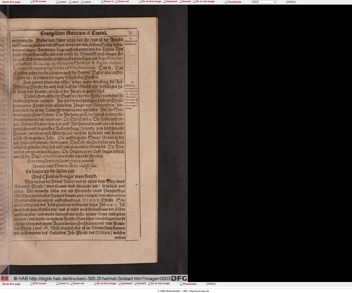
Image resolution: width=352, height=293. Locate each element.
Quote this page (11, 2)
